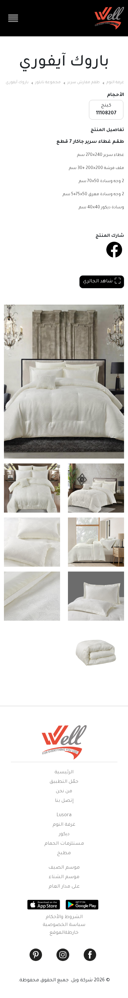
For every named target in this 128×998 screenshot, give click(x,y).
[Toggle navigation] (13, 18)
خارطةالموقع (64, 933)
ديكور (64, 834)
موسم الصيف (64, 868)
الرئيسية (64, 772)
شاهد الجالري (98, 281)
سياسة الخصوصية (64, 925)
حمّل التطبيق (64, 782)
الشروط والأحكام (64, 917)
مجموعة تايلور (48, 83)
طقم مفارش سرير (83, 83)
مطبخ (64, 853)
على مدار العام (64, 887)
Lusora (64, 815)
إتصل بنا (64, 801)
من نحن (64, 791)
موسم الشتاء (64, 877)
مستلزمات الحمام (64, 844)
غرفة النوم (115, 83)
